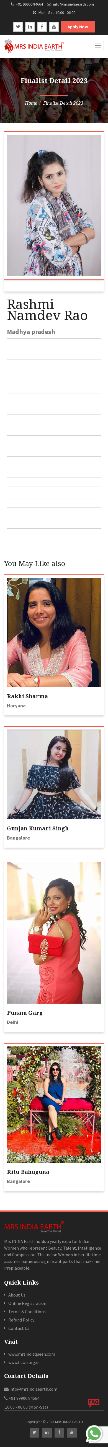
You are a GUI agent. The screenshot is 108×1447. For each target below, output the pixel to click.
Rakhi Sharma (27, 696)
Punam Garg (25, 1012)
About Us (16, 1295)
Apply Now (78, 26)
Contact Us (18, 1328)
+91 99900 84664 (29, 4)
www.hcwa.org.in (24, 1362)
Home (31, 103)
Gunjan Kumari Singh (38, 828)
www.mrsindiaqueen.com (31, 1354)
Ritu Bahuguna (28, 1171)
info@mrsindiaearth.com (73, 4)
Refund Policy (21, 1320)
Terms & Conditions (27, 1311)
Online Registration (27, 1303)
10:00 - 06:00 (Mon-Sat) (26, 1407)
